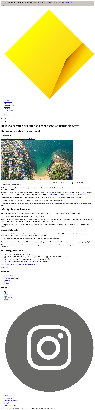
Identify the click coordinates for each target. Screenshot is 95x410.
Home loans (8, 102)
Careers (6, 283)
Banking (6, 100)
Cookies (6, 403)
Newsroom (4, 118)
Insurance (7, 103)
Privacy (6, 402)
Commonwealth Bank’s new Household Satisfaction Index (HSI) (68, 194)
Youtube (9, 300)
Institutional (7, 108)
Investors (7, 280)
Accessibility (8, 398)
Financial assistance (10, 405)
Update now (68, 2)
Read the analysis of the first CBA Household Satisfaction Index (19, 264)
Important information (10, 400)
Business (7, 107)
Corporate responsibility (11, 278)
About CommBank (10, 275)
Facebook (9, 295)
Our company (8, 277)
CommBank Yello (9, 110)
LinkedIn (9, 297)
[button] (49, 8)
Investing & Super (9, 105)
